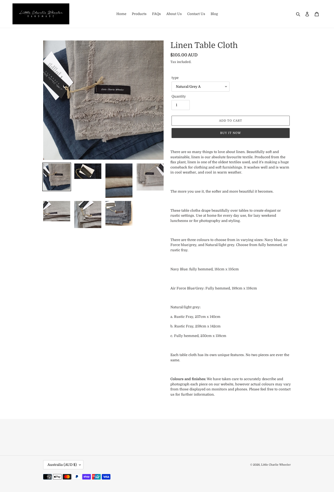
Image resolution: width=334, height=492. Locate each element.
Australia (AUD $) (62, 465)
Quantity (179, 96)
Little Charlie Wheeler (276, 464)
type (175, 78)
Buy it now (230, 133)
